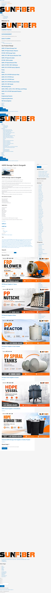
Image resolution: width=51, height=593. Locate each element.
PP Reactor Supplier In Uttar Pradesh (11, 346)
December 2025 (41, 195)
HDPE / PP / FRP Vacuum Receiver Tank (11, 55)
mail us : (4, 226)
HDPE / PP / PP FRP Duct (8, 77)
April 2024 (40, 221)
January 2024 (40, 225)
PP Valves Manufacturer (42, 316)
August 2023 (40, 232)
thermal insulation (15, 246)
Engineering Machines (7, 98)
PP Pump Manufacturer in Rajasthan (44, 302)
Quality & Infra (5, 18)
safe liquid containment (21, 245)
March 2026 (40, 191)
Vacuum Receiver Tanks (42, 334)
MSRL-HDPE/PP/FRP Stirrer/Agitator (8, 151)
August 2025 (40, 201)
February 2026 (41, 193)
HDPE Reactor (41, 258)
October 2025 (40, 198)
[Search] (15, 252)
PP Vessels (40, 321)
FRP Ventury (40, 248)
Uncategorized (41, 333)
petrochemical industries (27, 244)
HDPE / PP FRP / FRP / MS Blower (10, 65)
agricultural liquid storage (21, 239)
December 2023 (41, 226)
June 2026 (40, 187)
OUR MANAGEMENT (7, 34)
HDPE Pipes (40, 257)
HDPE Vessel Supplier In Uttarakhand (11, 408)
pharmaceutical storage (5, 245)
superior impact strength (10, 246)
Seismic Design (4, 246)
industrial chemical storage (27, 242)
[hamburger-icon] (1, 12)
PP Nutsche (40, 298)
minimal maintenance (4, 244)
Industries (3, 152)
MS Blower (40, 280)
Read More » (3, 286)
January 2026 (40, 194)
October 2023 (40, 229)
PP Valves (40, 314)
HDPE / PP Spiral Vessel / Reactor (10, 50)
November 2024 (41, 213)
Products (3, 42)
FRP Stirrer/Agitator (6, 100)
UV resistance (19, 246)
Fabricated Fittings (41, 244)
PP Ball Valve (40, 284)
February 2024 (41, 224)
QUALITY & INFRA (6, 38)
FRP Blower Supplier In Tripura (9, 284)
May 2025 (40, 205)
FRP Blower (40, 245)
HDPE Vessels (41, 279)
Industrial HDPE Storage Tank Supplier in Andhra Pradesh (16, 439)
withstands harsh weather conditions (14, 247)
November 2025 (41, 197)
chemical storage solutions (12, 240)
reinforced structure (15, 245)
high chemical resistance (15, 242)
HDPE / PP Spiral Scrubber (8, 57)
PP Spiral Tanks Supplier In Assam (10, 377)
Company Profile (5, 16)
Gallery (3, 153)
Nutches (40, 283)
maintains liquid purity (28, 243)
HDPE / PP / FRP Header (7, 84)
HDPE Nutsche (41, 252)
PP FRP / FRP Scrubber (7, 60)
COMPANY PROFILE (6, 29)
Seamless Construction (28, 245)
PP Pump (4, 138)
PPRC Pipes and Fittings (42, 326)
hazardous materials (9, 242)
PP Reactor (40, 303)
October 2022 (40, 240)
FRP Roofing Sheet (6, 86)
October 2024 (40, 214)
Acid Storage (10, 239)
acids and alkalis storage (5, 239)
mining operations (9, 244)
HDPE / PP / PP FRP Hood (8, 79)
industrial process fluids (11, 243)
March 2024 (40, 222)
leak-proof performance (17, 243)
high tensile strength (21, 242)
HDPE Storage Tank (41, 271)
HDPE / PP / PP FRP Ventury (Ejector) (11, 67)
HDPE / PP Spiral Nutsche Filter (9, 62)
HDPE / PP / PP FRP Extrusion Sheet (10, 81)
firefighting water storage (26, 241)
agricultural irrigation (15, 239)
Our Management (5, 17)
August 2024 (40, 217)
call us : (4, 223)
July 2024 (40, 218)
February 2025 (41, 209)
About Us (3, 15)
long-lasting (24, 243)
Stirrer (39, 329)
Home (2, 14)
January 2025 (40, 210)
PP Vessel (40, 318)
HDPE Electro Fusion (41, 249)
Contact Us (3, 155)
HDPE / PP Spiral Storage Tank (7, 43)
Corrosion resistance (19, 240)
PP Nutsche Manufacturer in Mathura (44, 299)
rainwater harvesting (10, 245)
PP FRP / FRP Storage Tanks (8, 53)
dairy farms (30, 240)
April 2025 (40, 206)
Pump (3, 69)
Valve (3, 93)
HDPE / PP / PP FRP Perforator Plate (10, 74)
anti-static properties (27, 239)
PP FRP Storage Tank (42, 294)
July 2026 (40, 186)
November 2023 (41, 228)
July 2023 (40, 233)
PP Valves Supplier (41, 317)
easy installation (6, 241)
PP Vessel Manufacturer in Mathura (43, 320)
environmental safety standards (12, 241)
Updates (3, 154)
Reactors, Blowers (41, 327)
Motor (3, 72)
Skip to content (2, 0)
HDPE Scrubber (41, 262)
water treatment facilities (6, 247)
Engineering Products (7, 96)
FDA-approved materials (20, 241)
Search (3, 252)
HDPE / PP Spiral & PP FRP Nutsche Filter (9, 135)
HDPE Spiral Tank (41, 263)
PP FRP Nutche (41, 289)
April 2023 (40, 237)
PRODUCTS (3, 128)
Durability (3, 241)
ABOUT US (3, 124)
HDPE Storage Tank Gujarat (42, 272)
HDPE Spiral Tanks (41, 268)
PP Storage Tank (41, 311)
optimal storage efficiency (21, 244)
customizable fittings (25, 240)
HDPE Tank (40, 275)
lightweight (21, 243)
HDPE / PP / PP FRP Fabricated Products (11, 91)
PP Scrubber (40, 306)
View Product (4, 221)
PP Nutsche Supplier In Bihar (9, 315)
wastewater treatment (24, 246)
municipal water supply (15, 244)
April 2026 (40, 190)
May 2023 (40, 236)
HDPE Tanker (40, 276)
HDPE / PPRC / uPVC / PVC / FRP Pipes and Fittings (14, 89)
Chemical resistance (6, 240)
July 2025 (40, 202)
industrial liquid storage (5, 243)
